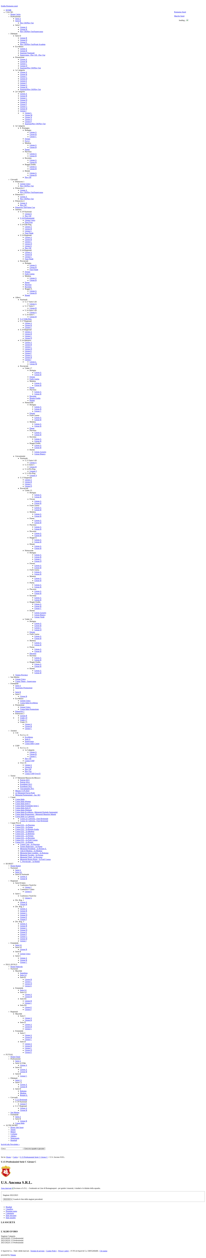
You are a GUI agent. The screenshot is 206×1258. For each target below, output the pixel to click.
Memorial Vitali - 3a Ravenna (31, 857)
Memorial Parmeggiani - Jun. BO (27, 795)
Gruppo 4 (33, 475)
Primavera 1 (19, 711)
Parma (27, 149)
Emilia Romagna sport (9, 6)
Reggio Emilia (35, 398)
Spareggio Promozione (23, 688)
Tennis (12, 1130)
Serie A (18, 19)
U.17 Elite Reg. (26, 319)
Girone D (23, 40)
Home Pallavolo (16, 967)
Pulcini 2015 (25, 780)
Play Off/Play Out (27, 23)
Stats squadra (11, 1218)
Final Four (29, 222)
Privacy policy (63, 1251)
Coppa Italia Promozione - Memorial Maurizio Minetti (35, 814)
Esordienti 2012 (26, 786)
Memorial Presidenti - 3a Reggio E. (33, 849)
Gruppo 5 (33, 471)
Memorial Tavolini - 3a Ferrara (31, 855)
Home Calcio (15, 14)
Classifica (9, 1209)
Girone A (23, 27)
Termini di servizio (37, 1251)
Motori (13, 1132)
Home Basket (15, 866)
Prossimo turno (11, 1211)
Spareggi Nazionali (27, 53)
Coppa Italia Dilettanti (23, 810)
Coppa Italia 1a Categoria (24, 816)
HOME (8, 10)
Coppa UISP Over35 (33, 774)
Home (8, 1157)
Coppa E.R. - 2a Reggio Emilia (27, 829)
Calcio (15, 1157)
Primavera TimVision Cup (25, 207)
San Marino (14, 1112)
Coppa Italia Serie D (23, 808)
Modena (23, 1093)
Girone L (28, 113)
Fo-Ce (27, 141)
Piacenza (28, 285)
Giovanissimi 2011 (27, 789)
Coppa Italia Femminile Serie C (27, 806)
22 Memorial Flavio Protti (25, 793)
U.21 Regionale (21, 1100)
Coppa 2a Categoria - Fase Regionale (34, 819)
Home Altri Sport (16, 1127)
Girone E (23, 42)
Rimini (27, 295)
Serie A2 (18, 872)
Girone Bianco (39, 454)
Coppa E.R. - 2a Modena (24, 831)
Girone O (28, 119)
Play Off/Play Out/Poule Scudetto (32, 44)
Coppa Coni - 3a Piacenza (30, 844)
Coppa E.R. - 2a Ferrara (24, 836)
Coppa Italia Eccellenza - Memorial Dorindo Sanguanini (36, 812)
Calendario (10, 1213)
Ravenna (28, 287)
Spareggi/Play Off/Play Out (30, 68)
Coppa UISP (29, 761)
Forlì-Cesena (29, 274)
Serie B (18, 21)
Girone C (23, 64)
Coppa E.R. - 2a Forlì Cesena (26, 840)
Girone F (23, 83)
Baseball (13, 1140)
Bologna (23, 1091)
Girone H (23, 87)
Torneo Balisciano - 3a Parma (31, 846)
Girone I (23, 111)
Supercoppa (29, 741)
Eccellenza (29, 737)
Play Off (28, 177)
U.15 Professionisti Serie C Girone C (34, 1157)
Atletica (13, 1136)
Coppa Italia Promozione (29, 709)
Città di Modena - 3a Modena (31, 851)
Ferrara (27, 139)
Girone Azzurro (40, 452)
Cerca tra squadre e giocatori (34, 1149)
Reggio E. (24, 1095)
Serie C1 (18, 1080)
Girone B (23, 29)
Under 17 (23, 720)
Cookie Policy (51, 1251)
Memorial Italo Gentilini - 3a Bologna (34, 853)
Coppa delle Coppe (32, 744)
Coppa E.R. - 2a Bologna (24, 834)
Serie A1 (18, 945)
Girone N (28, 117)
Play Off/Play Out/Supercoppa (31, 32)
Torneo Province (21, 675)
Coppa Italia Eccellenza (29, 703)
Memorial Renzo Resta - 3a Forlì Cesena (35, 859)
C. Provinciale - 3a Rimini (30, 862)
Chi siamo (103, 1251)
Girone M (28, 115)
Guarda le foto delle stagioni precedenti (28, 1199)
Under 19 (23, 718)
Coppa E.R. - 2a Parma (24, 827)
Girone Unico (25, 184)
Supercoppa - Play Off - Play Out (32, 55)
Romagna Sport (180, 12)
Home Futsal (15, 1057)
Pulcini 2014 (25, 782)
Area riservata (6, 1188)
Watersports (14, 1138)
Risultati (9, 1207)
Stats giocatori (11, 1216)
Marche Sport (179, 16)
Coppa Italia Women (23, 801)
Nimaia (13, 1255)
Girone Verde (39, 617)
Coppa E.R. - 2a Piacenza (25, 825)
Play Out (28, 771)
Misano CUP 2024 (22, 791)
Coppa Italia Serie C (23, 804)
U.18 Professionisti (27, 218)
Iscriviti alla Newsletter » (10, 1144)
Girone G (23, 85)
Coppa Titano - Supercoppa (25, 681)
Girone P (28, 122)
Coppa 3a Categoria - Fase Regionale (34, 821)
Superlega (24, 973)
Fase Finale (29, 233)
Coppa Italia (19, 799)
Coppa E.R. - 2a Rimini (24, 842)
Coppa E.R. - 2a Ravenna (25, 838)
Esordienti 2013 (26, 784)
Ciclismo (13, 1134)
